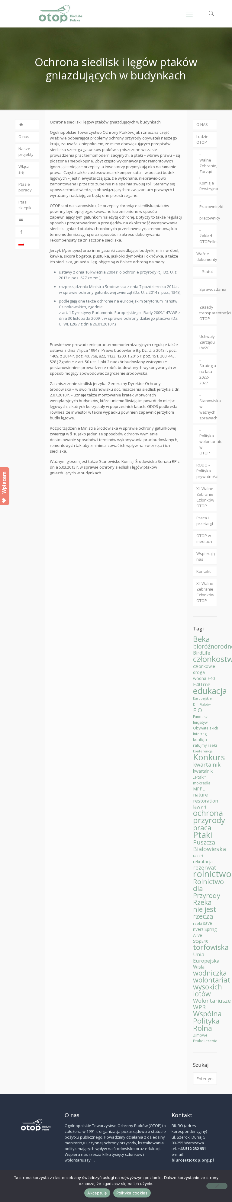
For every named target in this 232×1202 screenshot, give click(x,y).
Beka (201, 639)
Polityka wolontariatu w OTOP (208, 444)
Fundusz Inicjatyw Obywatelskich (205, 722)
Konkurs (209, 757)
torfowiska (211, 947)
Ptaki (202, 834)
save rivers (202, 926)
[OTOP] (60, 13)
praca (202, 827)
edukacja (210, 690)
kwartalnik (207, 764)
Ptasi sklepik (24, 204)
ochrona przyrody (209, 816)
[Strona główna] (27, 124)
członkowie (204, 666)
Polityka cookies (132, 1193)
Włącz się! (23, 169)
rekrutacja (203, 861)
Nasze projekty (26, 151)
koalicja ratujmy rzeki (205, 742)
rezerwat (204, 867)
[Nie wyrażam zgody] (216, 1186)
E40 (197, 684)
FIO (197, 710)
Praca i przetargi (204, 520)
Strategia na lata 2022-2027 (207, 374)
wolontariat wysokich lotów (211, 986)
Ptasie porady (25, 187)
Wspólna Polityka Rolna (207, 1020)
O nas (23, 136)
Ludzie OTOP (202, 139)
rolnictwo (212, 874)
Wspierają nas (205, 556)
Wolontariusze (212, 1000)
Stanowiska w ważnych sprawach (208, 409)
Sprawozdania (208, 289)
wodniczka (210, 973)
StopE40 (200, 941)
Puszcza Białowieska (209, 845)
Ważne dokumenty (206, 256)
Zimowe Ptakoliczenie (205, 1037)
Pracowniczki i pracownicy (208, 212)
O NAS (202, 124)
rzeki (197, 923)
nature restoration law (205, 800)
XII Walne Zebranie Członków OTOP (205, 497)
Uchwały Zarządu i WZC (207, 342)
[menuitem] (27, 244)
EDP (206, 685)
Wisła (199, 966)
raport (198, 856)
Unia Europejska (206, 957)
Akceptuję (97, 1193)
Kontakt (203, 571)
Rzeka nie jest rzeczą (204, 909)
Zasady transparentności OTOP (208, 312)
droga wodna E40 (204, 675)
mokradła (202, 783)
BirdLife (201, 652)
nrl (203, 807)
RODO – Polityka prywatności (206, 470)
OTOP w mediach (204, 538)
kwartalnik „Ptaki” (203, 774)
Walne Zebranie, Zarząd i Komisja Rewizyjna (208, 174)
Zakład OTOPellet (208, 238)
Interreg (200, 733)
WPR (199, 1007)
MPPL (199, 789)
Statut (207, 271)
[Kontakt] (27, 220)
